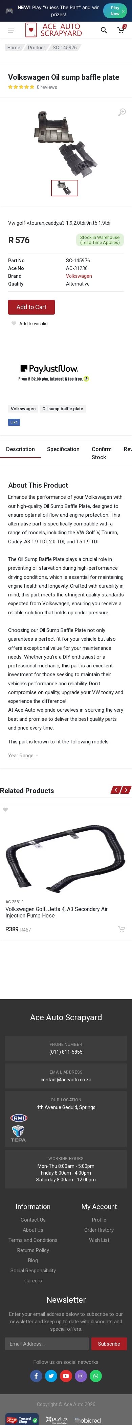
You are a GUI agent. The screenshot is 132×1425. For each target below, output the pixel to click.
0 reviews (47, 87)
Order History (99, 1230)
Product (36, 47)
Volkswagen (79, 276)
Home (13, 47)
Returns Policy (33, 1250)
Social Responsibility (33, 1271)
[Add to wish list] (66, 809)
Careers (33, 1281)
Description (20, 449)
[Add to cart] (121, 929)
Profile (99, 1220)
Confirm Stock (102, 453)
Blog (33, 1260)
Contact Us (33, 1220)
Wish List (99, 1240)
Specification (63, 449)
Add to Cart (31, 307)
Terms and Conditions (33, 1240)
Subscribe (109, 1344)
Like (14, 422)
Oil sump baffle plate (62, 408)
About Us (33, 1230)
